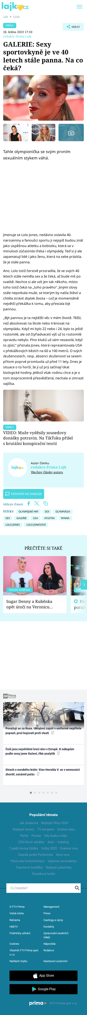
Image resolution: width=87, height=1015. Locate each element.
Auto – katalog (58, 842)
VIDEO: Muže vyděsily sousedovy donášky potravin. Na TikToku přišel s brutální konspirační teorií (38, 438)
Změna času (66, 829)
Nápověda (50, 943)
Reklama (15, 920)
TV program (45, 829)
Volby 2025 (49, 848)
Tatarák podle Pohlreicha (35, 855)
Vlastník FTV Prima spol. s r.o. (24, 952)
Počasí (36, 836)
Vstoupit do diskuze (26, 494)
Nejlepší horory (23, 829)
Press (47, 913)
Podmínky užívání (20, 933)
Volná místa (17, 913)
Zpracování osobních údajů (56, 935)
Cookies (14, 943)
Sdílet (71, 28)
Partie (24, 836)
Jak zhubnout (28, 823)
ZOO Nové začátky (31, 842)
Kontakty (49, 926)
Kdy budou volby (55, 836)
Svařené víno (69, 848)
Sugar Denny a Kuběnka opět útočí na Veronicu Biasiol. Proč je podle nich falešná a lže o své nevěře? (31, 604)
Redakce (49, 950)
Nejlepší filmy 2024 (54, 823)
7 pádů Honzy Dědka (23, 848)
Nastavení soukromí (55, 961)
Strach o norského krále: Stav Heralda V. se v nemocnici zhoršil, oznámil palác (42, 772)
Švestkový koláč (43, 874)
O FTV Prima (17, 906)
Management (51, 906)
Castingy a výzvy (53, 920)
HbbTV (14, 926)
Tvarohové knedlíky (29, 867)
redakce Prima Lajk (17, 36)
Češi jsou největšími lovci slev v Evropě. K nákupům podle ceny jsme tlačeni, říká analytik (39, 751)
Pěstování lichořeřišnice (28, 861)
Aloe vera (62, 855)
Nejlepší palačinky (59, 867)
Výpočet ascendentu (62, 861)
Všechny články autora (47, 472)
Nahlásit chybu (18, 961)
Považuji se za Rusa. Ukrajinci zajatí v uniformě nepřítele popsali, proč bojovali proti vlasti (43, 731)
